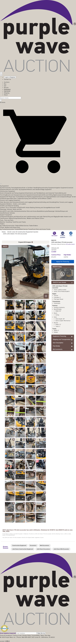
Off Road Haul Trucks (13, 196)
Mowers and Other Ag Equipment (17, 189)
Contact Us (7, 79)
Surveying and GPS (28, 198)
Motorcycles (44, 211)
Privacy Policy (27, 635)
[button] (38, 179)
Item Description (58, 342)
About (6, 95)
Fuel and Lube (25, 216)
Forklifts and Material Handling (9, 205)
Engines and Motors (14, 216)
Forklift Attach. (25, 207)
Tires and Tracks (21, 222)
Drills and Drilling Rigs (49, 195)
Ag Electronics (4, 187)
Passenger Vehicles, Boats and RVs (11, 209)
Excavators (59, 195)
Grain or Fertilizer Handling (30, 187)
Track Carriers (38, 198)
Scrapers (7, 198)
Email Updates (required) (8, 633)
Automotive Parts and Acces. (28, 211)
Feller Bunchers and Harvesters (9, 202)
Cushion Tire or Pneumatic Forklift (10, 207)
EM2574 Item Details (59, 282)
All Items (2, 102)
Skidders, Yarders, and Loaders (16, 204)
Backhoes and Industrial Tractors (49, 193)
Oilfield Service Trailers (26, 225)
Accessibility (36, 635)
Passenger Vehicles (54, 211)
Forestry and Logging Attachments (30, 202)
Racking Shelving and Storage (39, 207)
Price (56, 255)
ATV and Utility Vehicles (12, 211)
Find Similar (56, 346)
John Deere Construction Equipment (22, 549)
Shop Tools (12, 222)
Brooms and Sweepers (13, 195)
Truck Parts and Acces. (39, 229)
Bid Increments (57, 349)
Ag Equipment (4, 186)
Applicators (18, 187)
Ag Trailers (3, 225)
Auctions (6, 82)
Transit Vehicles (10, 213)
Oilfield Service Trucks (25, 229)
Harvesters (42, 187)
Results (6, 87)
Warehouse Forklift (54, 207)
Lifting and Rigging (52, 216)
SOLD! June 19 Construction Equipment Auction (22, 232)
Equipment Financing (59, 336)
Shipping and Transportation (62, 339)
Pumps (15, 218)
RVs (4, 213)
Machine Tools (4, 222)
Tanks (19, 218)
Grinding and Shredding (48, 202)
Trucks (48, 229)
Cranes (35, 195)
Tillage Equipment (46, 189)
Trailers (2, 224)
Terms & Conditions (6, 635)
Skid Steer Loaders (16, 198)
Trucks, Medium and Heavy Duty (10, 227)
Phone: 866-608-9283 (24, 637)
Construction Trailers (13, 225)
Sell (5, 86)
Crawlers (40, 195)
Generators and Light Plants (38, 216)
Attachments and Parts (32, 193)
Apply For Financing (62, 261)
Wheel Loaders (47, 198)
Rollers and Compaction (60, 196)
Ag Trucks (3, 229)
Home (4, 232)
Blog (42, 635)
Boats (39, 211)
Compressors (4, 216)
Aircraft (2, 211)
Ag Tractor (12, 187)
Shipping (6, 93)
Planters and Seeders (34, 189)
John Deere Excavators (43, 549)
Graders (65, 195)
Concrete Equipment (26, 195)
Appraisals (7, 91)
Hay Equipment (50, 187)
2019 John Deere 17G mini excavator (15, 233)
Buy (5, 84)
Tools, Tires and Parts (6, 220)
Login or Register (10, 77)
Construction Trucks (12, 229)
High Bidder (67, 255)
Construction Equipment (7, 191)
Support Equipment (6, 215)
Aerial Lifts (3, 193)
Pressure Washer (8, 218)
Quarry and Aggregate (46, 196)
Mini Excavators (44, 545)
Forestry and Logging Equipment (10, 200)
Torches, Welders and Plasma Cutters (32, 218)
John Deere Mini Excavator (61, 549)
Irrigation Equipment (61, 187)
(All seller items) (70, 244)
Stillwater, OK (55, 248)
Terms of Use (17, 635)
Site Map (47, 635)
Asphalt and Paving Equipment (16, 193)
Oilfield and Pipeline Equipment (29, 196)
